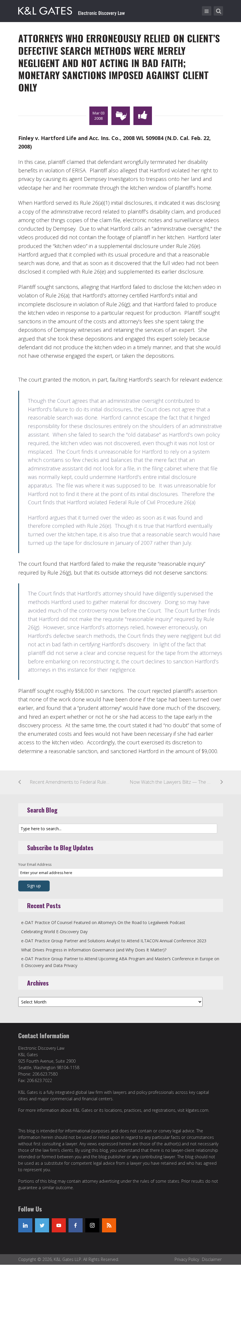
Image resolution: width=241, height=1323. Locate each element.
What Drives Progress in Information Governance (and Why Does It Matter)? (93, 950)
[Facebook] (75, 1225)
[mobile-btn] (206, 11)
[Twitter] (42, 1225)
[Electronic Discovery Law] (72, 9)
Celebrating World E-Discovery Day (54, 931)
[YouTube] (59, 1225)
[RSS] (109, 1225)
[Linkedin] (25, 1225)
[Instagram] (92, 1225)
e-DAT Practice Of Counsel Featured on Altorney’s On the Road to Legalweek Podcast (103, 922)
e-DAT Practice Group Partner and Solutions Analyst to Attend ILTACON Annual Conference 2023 (113, 940)
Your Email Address (34, 864)
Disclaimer (212, 1259)
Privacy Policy (187, 1259)
